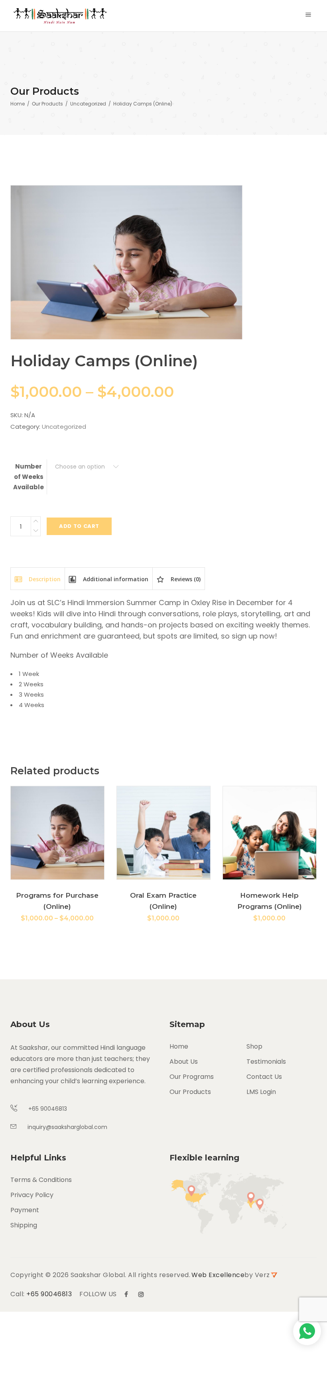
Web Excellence (217, 1274)
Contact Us (264, 1076)
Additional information (114, 579)
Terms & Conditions (41, 1179)
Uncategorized (88, 103)
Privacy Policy (31, 1194)
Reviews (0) (185, 579)
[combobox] (87, 467)
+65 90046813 (49, 1294)
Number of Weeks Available (28, 476)
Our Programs (191, 1076)
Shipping (23, 1225)
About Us (183, 1061)
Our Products (47, 103)
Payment (24, 1210)
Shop (254, 1046)
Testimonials (266, 1061)
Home (17, 103)
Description (44, 579)
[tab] (37, 578)
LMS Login (261, 1091)
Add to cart (79, 526)
